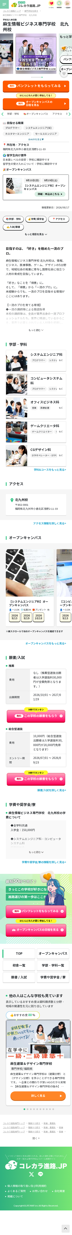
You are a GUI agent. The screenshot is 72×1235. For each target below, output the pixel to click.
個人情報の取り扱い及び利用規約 (26, 1186)
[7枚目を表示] (43, 1109)
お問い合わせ (40, 1191)
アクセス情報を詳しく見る (48, 523)
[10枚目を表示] (53, 1109)
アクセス (57, 113)
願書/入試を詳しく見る (50, 790)
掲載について (15, 1196)
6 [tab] (42, 77)
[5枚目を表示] (37, 1109)
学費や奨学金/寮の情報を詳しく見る (43, 862)
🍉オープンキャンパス (35, 113)
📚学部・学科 (13, 219)
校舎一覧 (19, 965)
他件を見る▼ (36, 139)
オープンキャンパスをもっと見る (44, 643)
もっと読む (35, 852)
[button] (2, 114)
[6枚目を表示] (40, 1109)
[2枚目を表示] (27, 1109)
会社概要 (59, 1191)
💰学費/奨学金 (36, 219)
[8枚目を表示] (47, 1109)
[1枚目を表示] (24, 1109)
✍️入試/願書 (13, 226)
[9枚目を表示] (50, 1109)
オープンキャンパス (53, 954)
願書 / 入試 (19, 977)
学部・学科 (13, 113)
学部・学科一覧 (53, 965)
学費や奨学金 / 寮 (53, 977)
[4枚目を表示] (34, 1109)
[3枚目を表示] (31, 1109)
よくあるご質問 (16, 1191)
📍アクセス (58, 219)
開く (35, 1138)
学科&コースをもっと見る (49, 469)
